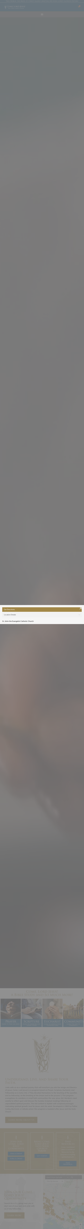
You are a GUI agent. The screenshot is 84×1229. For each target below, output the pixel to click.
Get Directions (9, 609)
